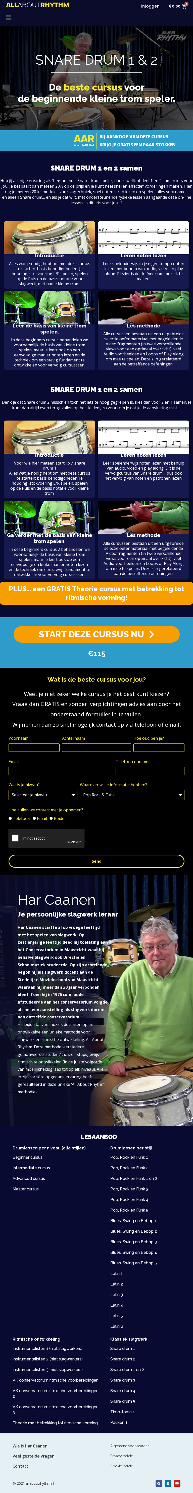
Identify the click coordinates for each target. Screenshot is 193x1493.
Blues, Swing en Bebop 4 (133, 1252)
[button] (51, 17)
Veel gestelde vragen (34, 1456)
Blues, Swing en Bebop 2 (133, 1231)
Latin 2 (116, 1284)
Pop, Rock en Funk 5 (129, 1210)
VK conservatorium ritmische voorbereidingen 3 (56, 1409)
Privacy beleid (121, 1456)
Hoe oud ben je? (148, 738)
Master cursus (26, 1189)
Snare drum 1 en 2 (127, 1369)
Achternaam (73, 738)
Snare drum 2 (122, 1359)
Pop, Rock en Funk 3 (129, 1189)
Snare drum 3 (122, 1380)
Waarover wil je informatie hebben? (113, 784)
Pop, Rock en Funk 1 (129, 1157)
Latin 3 (116, 1294)
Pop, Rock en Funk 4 (129, 1199)
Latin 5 (116, 1315)
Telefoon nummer (133, 761)
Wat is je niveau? (24, 784)
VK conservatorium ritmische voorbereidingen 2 (56, 1393)
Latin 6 (116, 1326)
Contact (20, 1466)
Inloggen (150, 6)
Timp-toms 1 (122, 1411)
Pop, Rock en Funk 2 (129, 1168)
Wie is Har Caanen (30, 1446)
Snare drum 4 (122, 1390)
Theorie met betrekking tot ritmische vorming (55, 1423)
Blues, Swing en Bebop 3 (133, 1241)
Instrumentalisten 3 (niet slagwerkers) (48, 1369)
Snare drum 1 (122, 1348)
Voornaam (18, 738)
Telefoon (21, 818)
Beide (59, 818)
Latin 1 (116, 1273)
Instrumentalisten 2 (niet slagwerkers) (48, 1359)
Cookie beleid (121, 1466)
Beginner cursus (27, 1157)
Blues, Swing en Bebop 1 (133, 1220)
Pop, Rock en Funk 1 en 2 (133, 1178)
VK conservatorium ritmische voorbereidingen (56, 1380)
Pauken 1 (118, 1422)
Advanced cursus (29, 1178)
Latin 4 (116, 1305)
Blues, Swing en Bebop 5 (133, 1263)
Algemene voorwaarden (130, 1446)
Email (14, 761)
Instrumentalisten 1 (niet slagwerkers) (47, 1348)
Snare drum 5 (122, 1401)
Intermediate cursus (31, 1168)
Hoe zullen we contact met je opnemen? (46, 810)
